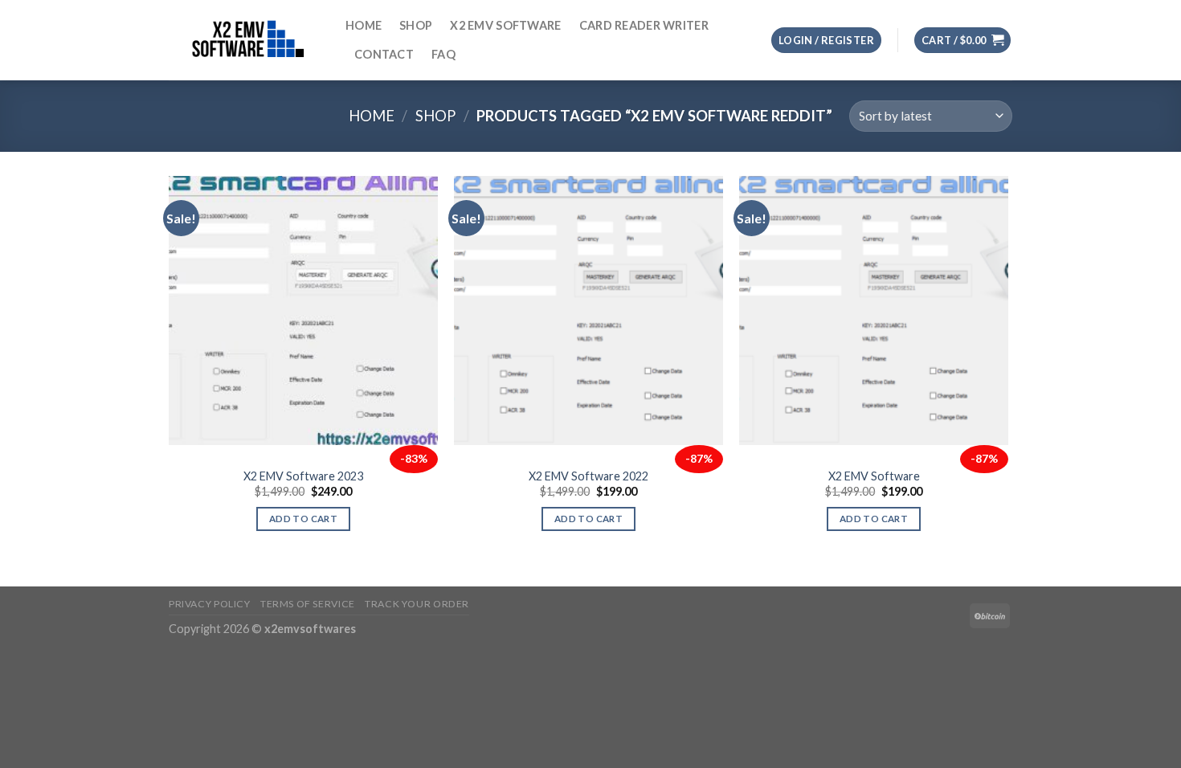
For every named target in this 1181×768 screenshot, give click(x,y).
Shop (415, 25)
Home (363, 25)
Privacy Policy (210, 604)
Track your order (417, 604)
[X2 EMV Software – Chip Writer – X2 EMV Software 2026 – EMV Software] (245, 39)
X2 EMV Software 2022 (588, 476)
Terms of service (307, 604)
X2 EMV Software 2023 (303, 476)
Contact (384, 54)
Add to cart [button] (303, 518)
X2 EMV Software (505, 25)
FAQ (443, 54)
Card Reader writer (644, 25)
